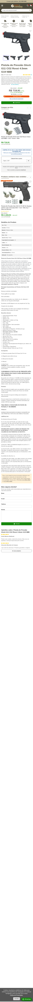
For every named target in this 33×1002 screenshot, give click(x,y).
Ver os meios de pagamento (16, 98)
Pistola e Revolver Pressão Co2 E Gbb (15, 17)
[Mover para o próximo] (30, 108)
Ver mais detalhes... (15, 84)
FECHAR (17, 998)
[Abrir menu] (2, 5)
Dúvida (3, 509)
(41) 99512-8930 (8, 481)
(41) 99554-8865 (26, 479)
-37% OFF (19, 88)
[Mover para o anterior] (27, 108)
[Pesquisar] (30, 10)
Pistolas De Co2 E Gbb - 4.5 (25, 17)
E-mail (2, 498)
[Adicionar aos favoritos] (30, 31)
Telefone (3, 504)
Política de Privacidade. (16, 995)
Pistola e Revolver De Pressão (5, 17)
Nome (2, 493)
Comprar (17, 102)
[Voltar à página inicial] (16, 6)
